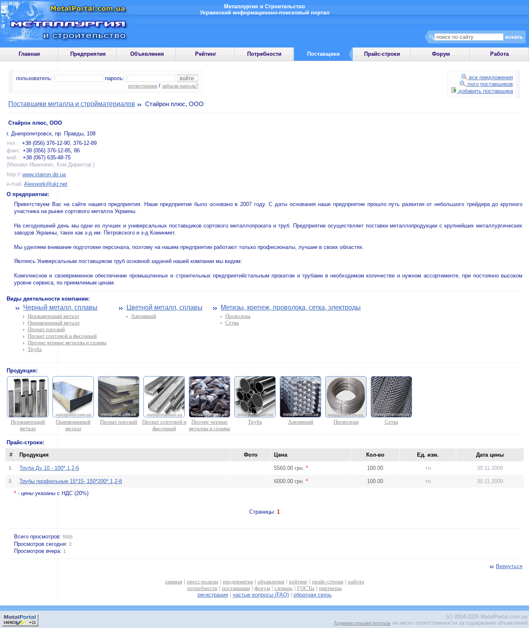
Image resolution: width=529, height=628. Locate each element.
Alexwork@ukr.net (45, 184)
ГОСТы (306, 588)
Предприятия (88, 54)
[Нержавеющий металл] (28, 415)
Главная (29, 54)
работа (356, 581)
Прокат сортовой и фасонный (62, 336)
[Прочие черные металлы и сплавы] (209, 415)
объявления (270, 581)
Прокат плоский (46, 329)
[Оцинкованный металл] (73, 415)
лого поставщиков (489, 84)
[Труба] (255, 415)
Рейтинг (205, 54)
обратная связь (312, 595)
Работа (499, 54)
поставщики (236, 588)
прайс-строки (327, 581)
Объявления (147, 54)
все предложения (490, 77)
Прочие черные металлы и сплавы (67, 342)
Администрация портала (362, 623)
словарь (283, 588)
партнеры (330, 588)
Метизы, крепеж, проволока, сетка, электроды (291, 307)
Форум (441, 54)
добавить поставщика (485, 91)
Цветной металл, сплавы (164, 307)
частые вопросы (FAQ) (261, 595)
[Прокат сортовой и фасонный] (164, 415)
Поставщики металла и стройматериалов (71, 103)
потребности (202, 588)
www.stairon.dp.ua (44, 174)
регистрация (142, 86)
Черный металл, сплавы (60, 307)
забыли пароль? (180, 86)
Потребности (264, 54)
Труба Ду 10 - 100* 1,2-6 (49, 468)
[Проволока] (346, 415)
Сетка (232, 323)
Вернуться (509, 566)
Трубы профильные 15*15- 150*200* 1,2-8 (70, 481)
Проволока (237, 316)
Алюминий (143, 316)
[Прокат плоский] (119, 415)
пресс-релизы (202, 581)
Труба (35, 349)
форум (262, 588)
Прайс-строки (382, 54)
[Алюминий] (300, 415)
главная (173, 581)
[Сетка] (391, 415)
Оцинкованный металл (53, 323)
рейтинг (298, 581)
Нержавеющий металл (53, 316)
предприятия (238, 581)
